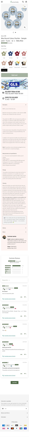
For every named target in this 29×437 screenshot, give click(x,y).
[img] (5, 286)
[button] (26, 2)
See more (4, 70)
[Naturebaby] (14, 2)
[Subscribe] (26, 408)
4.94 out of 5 (18, 261)
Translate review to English (9, 298)
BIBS (5, 36)
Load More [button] (14, 382)
